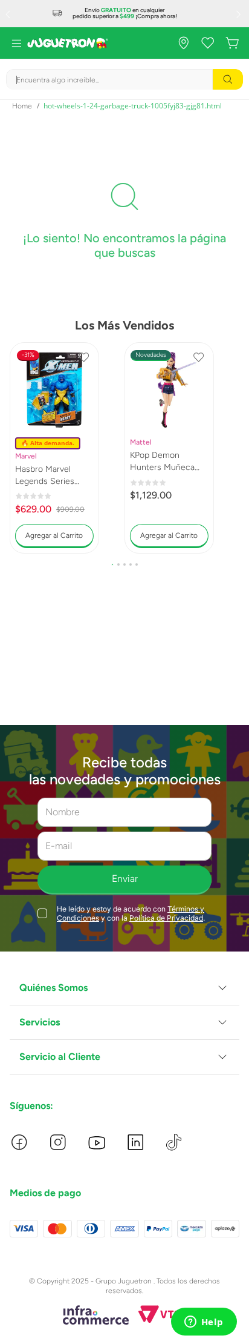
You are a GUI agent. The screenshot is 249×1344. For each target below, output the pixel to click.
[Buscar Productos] (227, 79)
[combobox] (124, 79)
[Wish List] (208, 43)
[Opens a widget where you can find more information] (203, 1323)
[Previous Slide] (9, 13)
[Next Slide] (240, 13)
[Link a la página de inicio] (22, 106)
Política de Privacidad (166, 917)
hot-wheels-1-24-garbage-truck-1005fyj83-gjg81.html (133, 106)
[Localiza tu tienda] (183, 43)
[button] (112, 564)
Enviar (125, 878)
